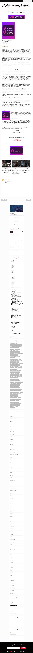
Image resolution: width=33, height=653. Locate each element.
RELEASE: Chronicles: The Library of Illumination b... (16, 293)
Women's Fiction (12, 580)
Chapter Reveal (16, 353)
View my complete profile (13, 613)
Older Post (29, 199)
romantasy (12, 390)
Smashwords (21, 137)
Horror (11, 493)
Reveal (16, 389)
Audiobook (12, 346)
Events (12, 603)
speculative (19, 393)
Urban (19, 399)
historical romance (13, 370)
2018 (11, 270)
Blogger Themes (23, 651)
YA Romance (12, 406)
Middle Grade (12, 379)
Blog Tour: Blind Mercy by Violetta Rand (16, 308)
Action (11, 343)
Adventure (15, 343)
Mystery (17, 379)
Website (13, 132)
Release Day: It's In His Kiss (15, 317)
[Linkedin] (30, 158)
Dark (14, 360)
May (12, 284)
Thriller (11, 570)
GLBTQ (11, 477)
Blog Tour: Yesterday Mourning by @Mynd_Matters (16, 287)
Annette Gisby (7, 179)
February (13, 326)
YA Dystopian (19, 403)
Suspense (17, 396)
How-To (11, 495)
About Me (12, 601)
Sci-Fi (11, 393)
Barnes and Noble (16, 137)
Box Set (16, 350)
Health (11, 485)
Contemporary (12, 357)
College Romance (13, 356)
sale (10, 552)
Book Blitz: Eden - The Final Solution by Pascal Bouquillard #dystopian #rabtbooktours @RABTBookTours (16, 241)
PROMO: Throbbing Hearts (15, 311)
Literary (11, 376)
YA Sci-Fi (16, 406)
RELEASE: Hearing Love (14, 309)
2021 (11, 266)
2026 (11, 260)
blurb (17, 347)
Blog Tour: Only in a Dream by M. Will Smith (17, 305)
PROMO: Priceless (13, 321)
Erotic (11, 467)
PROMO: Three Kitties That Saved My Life (16, 322)
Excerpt (11, 363)
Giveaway (11, 475)
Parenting (11, 383)
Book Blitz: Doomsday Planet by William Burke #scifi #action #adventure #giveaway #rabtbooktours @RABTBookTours (6, 171)
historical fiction (13, 369)
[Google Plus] (26, 158)
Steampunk (11, 562)
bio (10, 347)
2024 (11, 262)
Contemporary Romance (14, 359)
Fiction (18, 363)
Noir (19, 380)
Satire (11, 554)
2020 (11, 267)
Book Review (17, 349)
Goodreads (19, 132)
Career (11, 353)
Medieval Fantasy (19, 376)
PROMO (11, 386)
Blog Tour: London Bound (14, 323)
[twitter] (2, 1)
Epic (10, 465)
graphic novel (19, 366)
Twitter (16, 132)
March (12, 325)
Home (11, 600)
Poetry (15, 383)
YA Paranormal (12, 588)
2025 (11, 261)
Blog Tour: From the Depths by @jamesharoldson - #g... (15, 295)
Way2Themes (15, 651)
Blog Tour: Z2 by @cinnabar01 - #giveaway (17, 303)
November (13, 277)
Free (21, 363)
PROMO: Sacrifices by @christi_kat (16, 296)
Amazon (10, 137)
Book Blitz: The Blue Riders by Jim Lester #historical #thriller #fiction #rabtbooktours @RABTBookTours (16, 238)
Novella (11, 524)
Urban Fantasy (12, 400)
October (13, 278)
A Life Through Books (16, 5)
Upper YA (16, 399)
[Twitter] (27, 158)
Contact (12, 602)
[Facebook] (24, 158)
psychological (15, 386)
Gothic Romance (13, 366)
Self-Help (14, 393)
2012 (11, 330)
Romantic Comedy (18, 390)
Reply (5, 182)
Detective (17, 360)
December (13, 276)
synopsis (11, 567)
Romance (19, 389)
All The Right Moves (13, 418)
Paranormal (12, 526)
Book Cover (12, 349)
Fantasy (15, 363)
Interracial (12, 373)
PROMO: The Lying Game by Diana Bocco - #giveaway (17, 291)
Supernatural (12, 396)
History (19, 370)
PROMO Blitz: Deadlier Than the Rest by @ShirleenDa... (16, 298)
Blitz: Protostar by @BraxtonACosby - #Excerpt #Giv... (16, 302)
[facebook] (1, 1)
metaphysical (12, 513)
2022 (11, 265)
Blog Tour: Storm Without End (15, 304)
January (13, 327)
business (11, 439)
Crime (11, 360)
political (19, 383)
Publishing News (12, 539)
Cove (20, 359)
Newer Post (4, 199)
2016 (11, 272)
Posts (11, 632)
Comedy (18, 356)
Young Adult (12, 593)
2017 (11, 271)
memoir (11, 511)
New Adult (12, 380)
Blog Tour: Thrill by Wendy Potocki (16, 315)
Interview (16, 373)
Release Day (12, 389)
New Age (16, 380)
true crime (12, 399)
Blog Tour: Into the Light (14, 316)
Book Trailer (12, 350)
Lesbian (11, 503)
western (17, 400)
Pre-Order (11, 534)
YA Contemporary (13, 403)
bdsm (15, 346)
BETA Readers (20, 346)
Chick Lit (21, 353)
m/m (14, 376)
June (12, 283)
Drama (21, 360)
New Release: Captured (14, 314)
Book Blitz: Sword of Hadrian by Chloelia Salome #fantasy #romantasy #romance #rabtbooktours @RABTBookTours (25, 171)
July (12, 282)
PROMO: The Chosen (14, 310)
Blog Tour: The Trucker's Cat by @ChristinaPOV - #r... (15, 300)
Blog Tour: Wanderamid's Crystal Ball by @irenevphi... (16, 289)
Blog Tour (14, 347)
